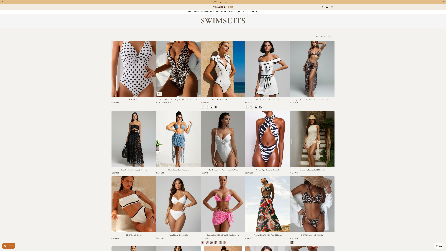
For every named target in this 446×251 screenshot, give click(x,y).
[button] (322, 36)
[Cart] (331, 6)
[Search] (322, 6)
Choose (154, 93)
